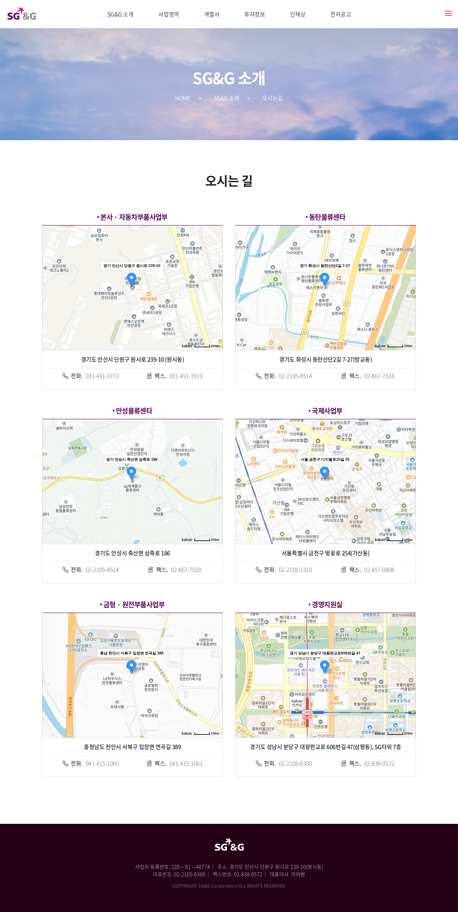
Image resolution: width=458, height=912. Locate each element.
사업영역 (168, 14)
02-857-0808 (371, 569)
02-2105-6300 (288, 763)
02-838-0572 (371, 763)
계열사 (212, 14)
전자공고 (340, 14)
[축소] (214, 287)
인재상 (298, 14)
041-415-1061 (179, 763)
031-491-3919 (179, 376)
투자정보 (254, 14)
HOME (182, 98)
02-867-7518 (371, 376)
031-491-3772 (95, 376)
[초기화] (214, 298)
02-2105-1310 (288, 569)
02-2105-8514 (288, 376)
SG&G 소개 (120, 14)
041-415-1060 (95, 763)
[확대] (214, 277)
